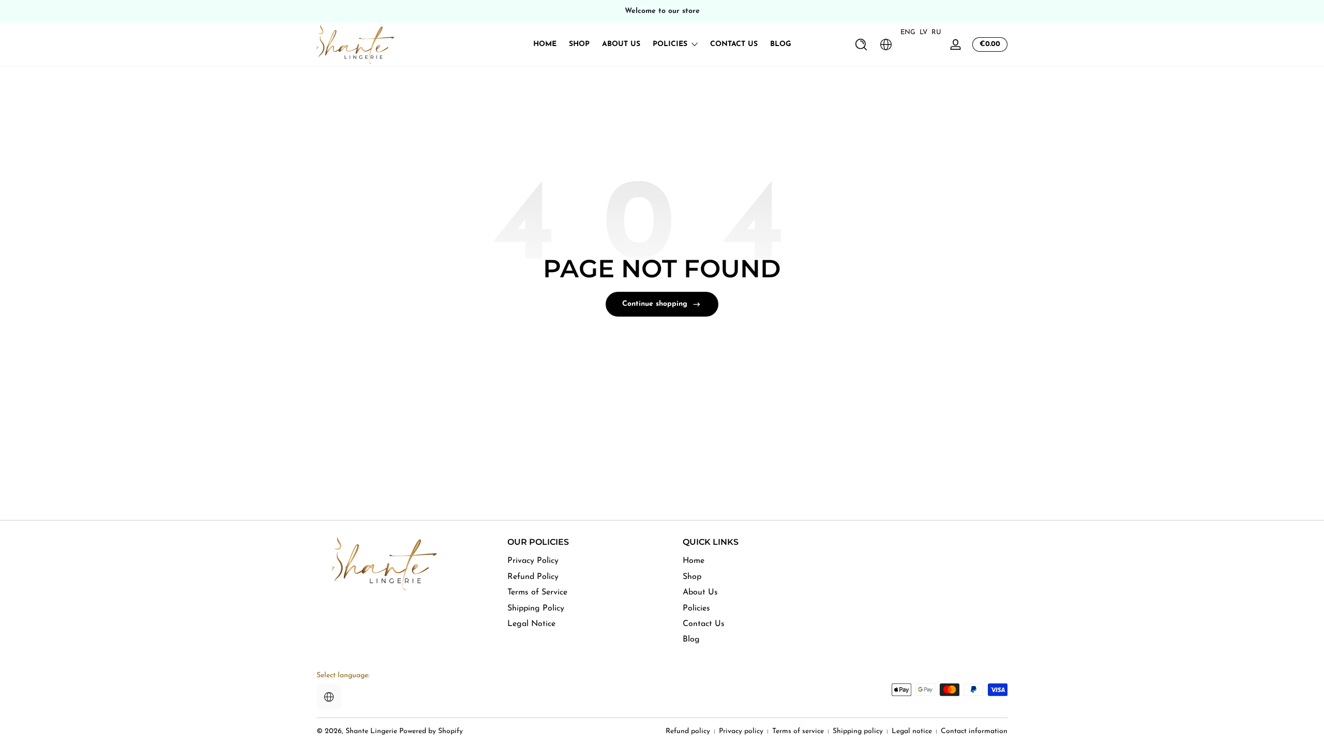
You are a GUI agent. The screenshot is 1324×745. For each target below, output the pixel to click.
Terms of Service (537, 592)
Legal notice (912, 731)
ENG (907, 32)
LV (923, 32)
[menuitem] (582, 561)
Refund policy (688, 731)
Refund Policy (533, 577)
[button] (861, 44)
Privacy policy (741, 731)
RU (936, 32)
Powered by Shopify (431, 731)
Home (693, 561)
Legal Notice (531, 624)
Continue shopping (654, 304)
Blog (691, 639)
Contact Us (704, 624)
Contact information (974, 731)
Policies (670, 44)
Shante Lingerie (371, 731)
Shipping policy (858, 731)
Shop (692, 577)
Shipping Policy (535, 608)
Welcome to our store (662, 11)
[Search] (861, 44)
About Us (700, 592)
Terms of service (798, 731)
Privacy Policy (533, 561)
